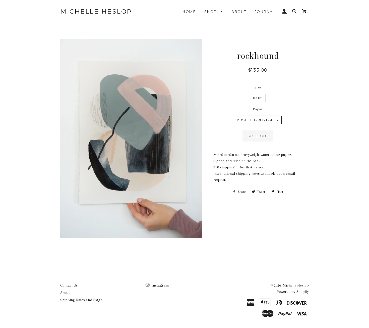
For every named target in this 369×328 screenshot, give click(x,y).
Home (189, 12)
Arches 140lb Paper (257, 120)
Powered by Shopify (293, 291)
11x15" (258, 98)
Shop (211, 12)
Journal (265, 12)
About (238, 12)
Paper (258, 109)
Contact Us (69, 285)
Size (258, 87)
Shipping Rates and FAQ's (81, 300)
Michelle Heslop (96, 11)
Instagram (160, 285)
